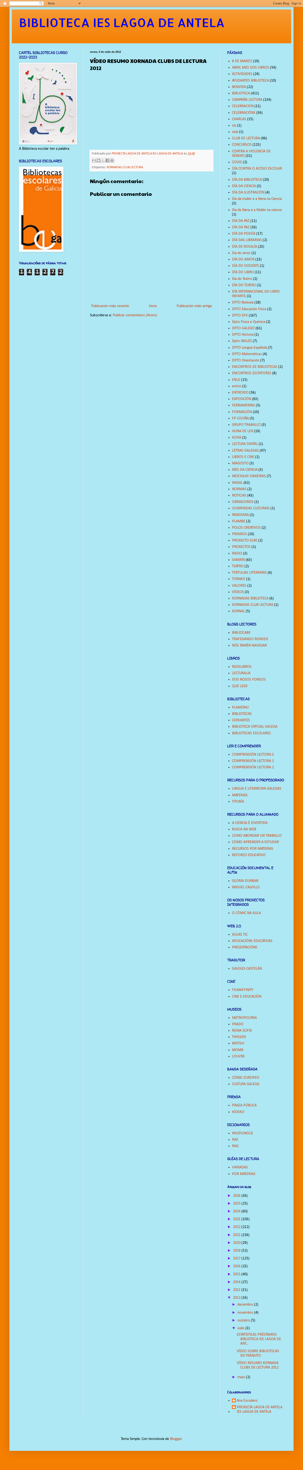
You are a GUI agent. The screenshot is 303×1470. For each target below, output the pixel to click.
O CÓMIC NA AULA (246, 913)
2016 (237, 1266)
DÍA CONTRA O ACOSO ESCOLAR (257, 169)
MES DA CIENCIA (245, 470)
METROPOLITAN (244, 1018)
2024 (237, 1211)
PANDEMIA (240, 515)
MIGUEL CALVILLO (246, 887)
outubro (244, 1320)
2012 (237, 1298)
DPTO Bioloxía (243, 302)
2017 (237, 1258)
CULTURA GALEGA (245, 1084)
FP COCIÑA (240, 418)
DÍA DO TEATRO (244, 285)
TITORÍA (238, 802)
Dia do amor (241, 253)
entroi (236, 386)
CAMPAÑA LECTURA (247, 100)
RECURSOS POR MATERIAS (252, 849)
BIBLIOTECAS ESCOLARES (251, 733)
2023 (237, 1219)
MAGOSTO (240, 463)
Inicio (153, 306)
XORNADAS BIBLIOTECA (250, 598)
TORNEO (238, 579)
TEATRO (238, 566)
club (235, 132)
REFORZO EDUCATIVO (249, 855)
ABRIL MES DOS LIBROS (250, 68)
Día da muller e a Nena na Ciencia (257, 199)
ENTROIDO (240, 393)
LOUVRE (238, 1056)
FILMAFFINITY (242, 990)
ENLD (236, 380)
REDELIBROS (242, 667)
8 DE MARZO (242, 61)
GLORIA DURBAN (245, 881)
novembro (245, 1313)
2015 (237, 1274)
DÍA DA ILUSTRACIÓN (248, 192)
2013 (237, 1290)
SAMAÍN (238, 560)
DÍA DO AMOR (243, 259)
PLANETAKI (240, 707)
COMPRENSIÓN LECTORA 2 (253, 767)
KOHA (236, 438)
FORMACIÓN (242, 412)
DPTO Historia (243, 335)
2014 (237, 1282)
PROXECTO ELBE (244, 540)
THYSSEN (239, 1037)
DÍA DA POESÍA (243, 234)
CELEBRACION (243, 106)
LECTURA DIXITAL (245, 444)
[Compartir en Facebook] (107, 160)
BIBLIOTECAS (242, 714)
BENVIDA (239, 87)
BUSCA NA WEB (244, 829)
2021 (237, 1235)
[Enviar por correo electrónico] (94, 160)
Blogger (176, 1439)
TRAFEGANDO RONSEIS (250, 639)
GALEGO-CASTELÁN (247, 969)
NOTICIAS (239, 495)
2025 (237, 1204)
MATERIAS (240, 795)
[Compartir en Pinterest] (112, 160)
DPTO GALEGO (243, 328)
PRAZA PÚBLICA (244, 1105)
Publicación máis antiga (194, 306)
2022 (237, 1227)
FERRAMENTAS (243, 405)
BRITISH (238, 1043)
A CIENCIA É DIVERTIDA (249, 823)
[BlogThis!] (98, 160)
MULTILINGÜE (242, 1133)
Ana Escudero (247, 1401)
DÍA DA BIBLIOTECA (247, 180)
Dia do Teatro (242, 279)
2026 (237, 1196)
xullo (241, 1328)
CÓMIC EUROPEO (245, 1078)
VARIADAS (240, 1167)
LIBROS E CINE (243, 457)
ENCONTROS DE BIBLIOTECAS (254, 367)
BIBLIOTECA (241, 93)
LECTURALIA (241, 673)
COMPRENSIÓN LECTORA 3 (253, 755)
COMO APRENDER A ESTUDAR (255, 842)
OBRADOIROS (243, 502)
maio (241, 1377)
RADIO (237, 553)
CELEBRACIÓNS (243, 113)
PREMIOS (239, 534)
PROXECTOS (241, 547)
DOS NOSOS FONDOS (249, 680)
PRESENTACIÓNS (244, 947)
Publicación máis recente (110, 306)
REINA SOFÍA (242, 1031)
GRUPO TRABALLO (246, 425)
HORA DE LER (242, 431)
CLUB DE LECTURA (246, 138)
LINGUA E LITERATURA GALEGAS (256, 789)
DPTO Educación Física (249, 309)
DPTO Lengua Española (249, 348)
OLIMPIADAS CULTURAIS (251, 508)
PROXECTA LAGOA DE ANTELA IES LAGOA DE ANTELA (259, 1409)
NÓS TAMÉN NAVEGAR (249, 645)
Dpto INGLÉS (242, 341)
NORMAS (239, 489)
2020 (237, 1243)
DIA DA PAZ (241, 221)
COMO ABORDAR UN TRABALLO (257, 836)
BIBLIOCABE (241, 633)
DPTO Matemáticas (247, 354)
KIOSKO (238, 1112)
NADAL (237, 483)
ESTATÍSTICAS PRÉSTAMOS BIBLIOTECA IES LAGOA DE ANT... (259, 1339)
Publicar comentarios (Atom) (135, 315)
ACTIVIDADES (242, 74)
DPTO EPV (240, 315)
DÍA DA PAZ (241, 227)
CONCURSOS (242, 145)
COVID (237, 162)
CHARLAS (239, 119)
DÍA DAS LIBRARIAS (247, 240)
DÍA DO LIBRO (243, 272)
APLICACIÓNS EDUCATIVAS (252, 941)
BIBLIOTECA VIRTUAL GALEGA (254, 727)
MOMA (237, 1050)
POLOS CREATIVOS (246, 528)
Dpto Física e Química (248, 322)
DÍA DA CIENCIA (244, 186)
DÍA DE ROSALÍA (244, 247)
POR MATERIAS (243, 1174)
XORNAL (238, 611)
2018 (237, 1251)
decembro (245, 1305)
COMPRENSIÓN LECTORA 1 (253, 761)
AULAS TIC (240, 935)
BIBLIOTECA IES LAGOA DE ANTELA (122, 22)
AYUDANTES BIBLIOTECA (250, 81)
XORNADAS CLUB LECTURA (125, 167)
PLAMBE (238, 521)
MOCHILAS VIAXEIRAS (249, 476)
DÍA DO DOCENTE (245, 266)
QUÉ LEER (239, 686)
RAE (235, 1140)
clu (234, 126)
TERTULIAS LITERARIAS (249, 573)
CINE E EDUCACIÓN (246, 997)
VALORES (239, 586)
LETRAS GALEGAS (245, 451)
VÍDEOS (238, 592)
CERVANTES (241, 720)
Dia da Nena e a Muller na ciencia (257, 210)
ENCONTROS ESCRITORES (251, 373)
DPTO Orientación (245, 360)
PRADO (237, 1024)
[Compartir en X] (103, 160)
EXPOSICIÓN (241, 399)
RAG (235, 1146)
